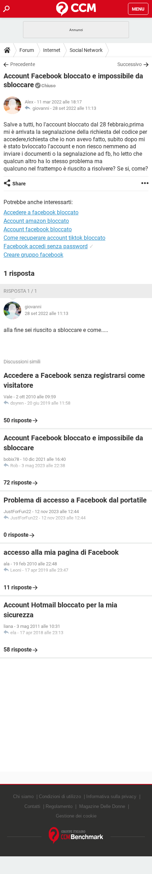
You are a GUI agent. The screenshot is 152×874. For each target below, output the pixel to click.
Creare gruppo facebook (33, 254)
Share (19, 183)
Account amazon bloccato (36, 221)
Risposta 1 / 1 (20, 291)
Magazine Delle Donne (102, 806)
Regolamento (59, 806)
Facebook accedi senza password (46, 246)
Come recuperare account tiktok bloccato (54, 237)
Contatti (32, 806)
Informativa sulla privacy (111, 796)
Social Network (86, 50)
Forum (26, 50)
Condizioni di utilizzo (60, 796)
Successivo (129, 64)
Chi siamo (23, 796)
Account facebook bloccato (38, 229)
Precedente (22, 64)
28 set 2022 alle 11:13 (74, 108)
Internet (51, 50)
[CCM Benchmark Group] (76, 835)
